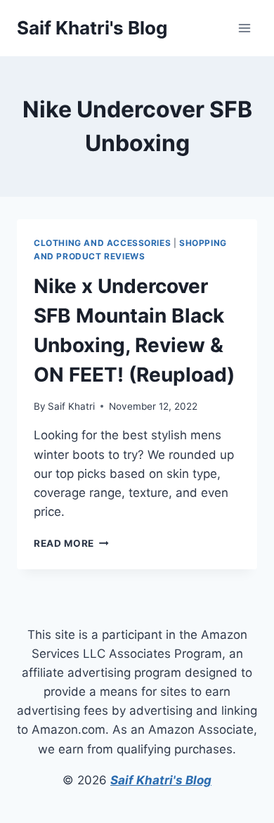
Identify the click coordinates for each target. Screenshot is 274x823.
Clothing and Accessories (102, 243)
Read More (71, 543)
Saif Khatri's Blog (160, 780)
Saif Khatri (71, 406)
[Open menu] (244, 28)
